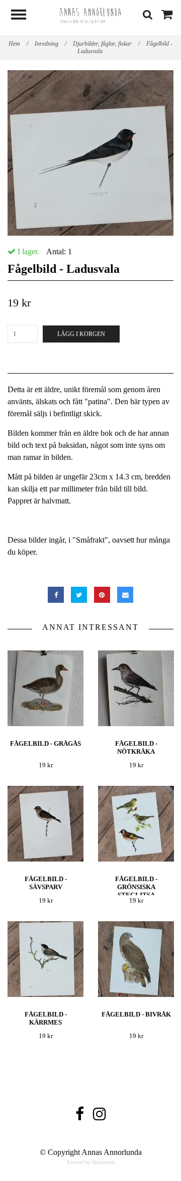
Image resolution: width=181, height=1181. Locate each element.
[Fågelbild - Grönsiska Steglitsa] (136, 824)
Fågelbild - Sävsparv (46, 883)
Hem (18, 43)
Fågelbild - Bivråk (136, 1014)
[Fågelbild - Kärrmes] (45, 959)
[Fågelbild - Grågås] (45, 688)
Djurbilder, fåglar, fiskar (106, 43)
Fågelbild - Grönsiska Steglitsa (136, 887)
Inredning (50, 43)
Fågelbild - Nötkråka (136, 747)
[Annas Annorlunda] (90, 14)
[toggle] (23, 16)
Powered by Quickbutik (91, 1162)
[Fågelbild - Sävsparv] (45, 824)
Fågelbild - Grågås (45, 743)
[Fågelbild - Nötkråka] (136, 688)
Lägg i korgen (81, 334)
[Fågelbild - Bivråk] (136, 959)
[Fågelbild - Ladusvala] (90, 153)
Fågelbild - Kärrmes (46, 1018)
